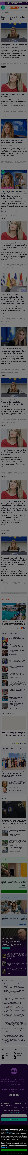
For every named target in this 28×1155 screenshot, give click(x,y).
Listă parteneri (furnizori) (5, 1147)
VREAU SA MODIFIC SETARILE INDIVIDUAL (14, 1153)
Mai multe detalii (9, 1132)
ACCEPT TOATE (14, 1150)
